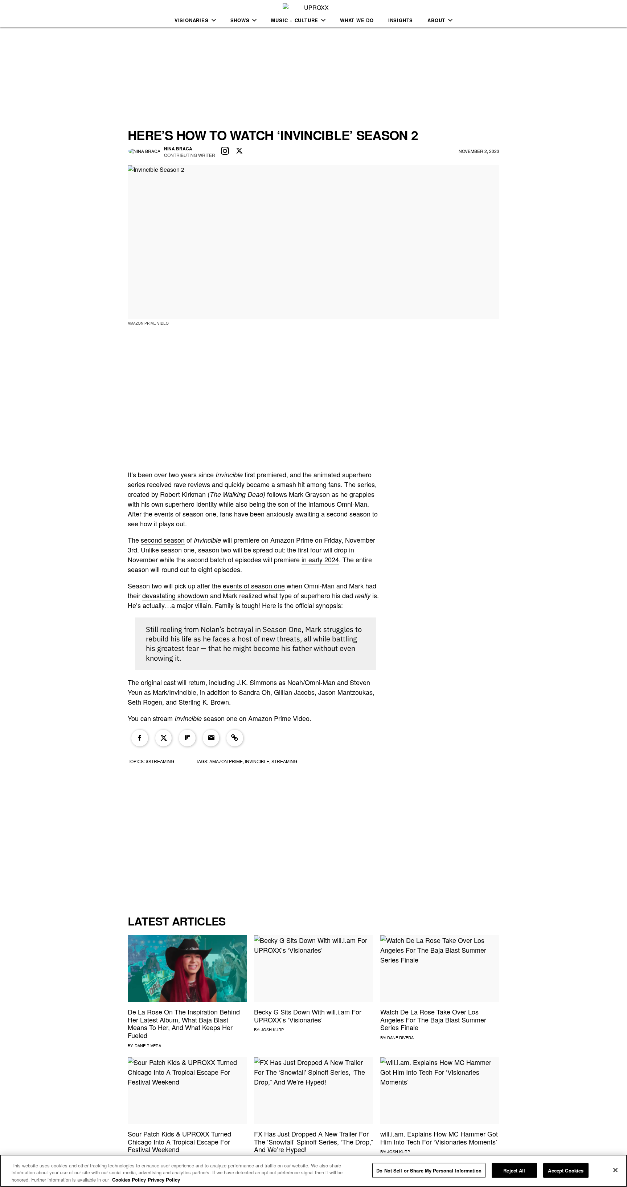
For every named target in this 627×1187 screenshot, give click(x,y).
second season (163, 539)
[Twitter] (163, 738)
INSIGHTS (400, 20)
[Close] (615, 1170)
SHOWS (240, 20)
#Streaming (160, 761)
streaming (284, 761)
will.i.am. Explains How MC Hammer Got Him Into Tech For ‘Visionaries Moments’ (439, 1137)
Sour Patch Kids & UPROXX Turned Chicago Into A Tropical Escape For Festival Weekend (179, 1141)
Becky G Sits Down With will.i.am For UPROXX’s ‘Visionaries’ (307, 1015)
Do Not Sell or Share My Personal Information (428, 1170)
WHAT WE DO (357, 20)
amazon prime (226, 761)
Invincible (257, 761)
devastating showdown (175, 595)
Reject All (514, 1170)
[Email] (211, 738)
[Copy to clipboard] (234, 738)
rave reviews (191, 484)
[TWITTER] (239, 151)
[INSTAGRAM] (225, 151)
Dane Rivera (148, 1045)
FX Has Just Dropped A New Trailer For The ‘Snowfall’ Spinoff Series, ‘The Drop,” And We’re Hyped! (313, 1141)
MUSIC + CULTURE (294, 20)
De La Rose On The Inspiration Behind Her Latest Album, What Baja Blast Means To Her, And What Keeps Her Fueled (184, 1023)
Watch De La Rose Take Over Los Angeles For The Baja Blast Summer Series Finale (433, 1019)
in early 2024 (320, 559)
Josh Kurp (272, 1029)
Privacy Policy (164, 1179)
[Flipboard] (187, 738)
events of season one (254, 585)
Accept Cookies (565, 1170)
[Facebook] (139, 738)
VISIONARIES (192, 20)
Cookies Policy (129, 1179)
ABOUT (436, 20)
